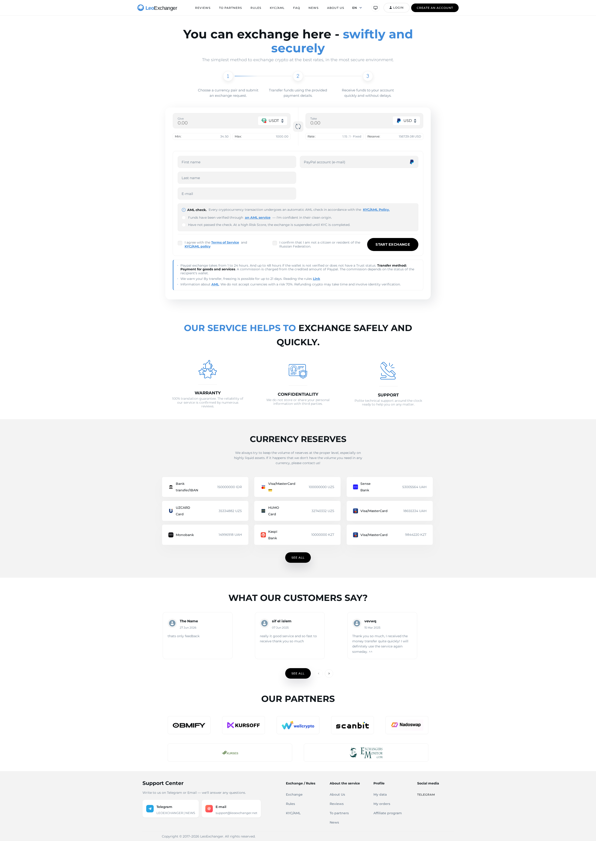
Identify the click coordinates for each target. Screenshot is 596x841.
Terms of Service (225, 242)
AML (215, 284)
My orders (381, 804)
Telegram (426, 794)
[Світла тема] (375, 7)
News (313, 8)
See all (298, 557)
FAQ (296, 8)
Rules (256, 8)
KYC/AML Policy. (376, 210)
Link (316, 279)
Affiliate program (387, 813)
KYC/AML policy (197, 246)
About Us (335, 8)
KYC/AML (277, 8)
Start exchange (393, 244)
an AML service (258, 217)
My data (380, 794)
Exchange (294, 794)
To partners (230, 8)
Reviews (202, 8)
